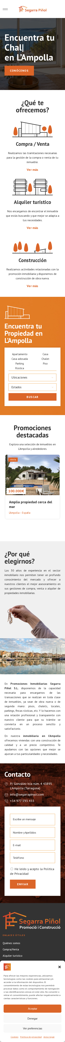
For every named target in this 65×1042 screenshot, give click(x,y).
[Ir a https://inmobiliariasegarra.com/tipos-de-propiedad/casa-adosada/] (19, 359)
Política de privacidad (31, 1037)
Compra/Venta (11, 949)
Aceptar (32, 1008)
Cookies (14, 1037)
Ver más (32, 170)
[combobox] (32, 377)
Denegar (32, 1018)
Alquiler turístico (12, 955)
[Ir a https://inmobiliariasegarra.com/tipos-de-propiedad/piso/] (45, 363)
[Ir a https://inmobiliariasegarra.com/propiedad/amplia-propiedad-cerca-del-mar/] (32, 487)
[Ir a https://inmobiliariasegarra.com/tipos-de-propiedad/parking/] (19, 363)
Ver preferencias (32, 1028)
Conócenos (19, 70)
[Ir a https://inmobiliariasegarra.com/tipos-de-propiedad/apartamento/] (19, 354)
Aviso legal (49, 1037)
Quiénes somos (11, 943)
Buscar (32, 397)
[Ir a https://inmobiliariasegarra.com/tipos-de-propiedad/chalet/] (45, 359)
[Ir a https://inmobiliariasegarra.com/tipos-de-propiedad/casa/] (45, 354)
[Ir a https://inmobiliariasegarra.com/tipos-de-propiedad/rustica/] (19, 368)
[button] (59, 967)
